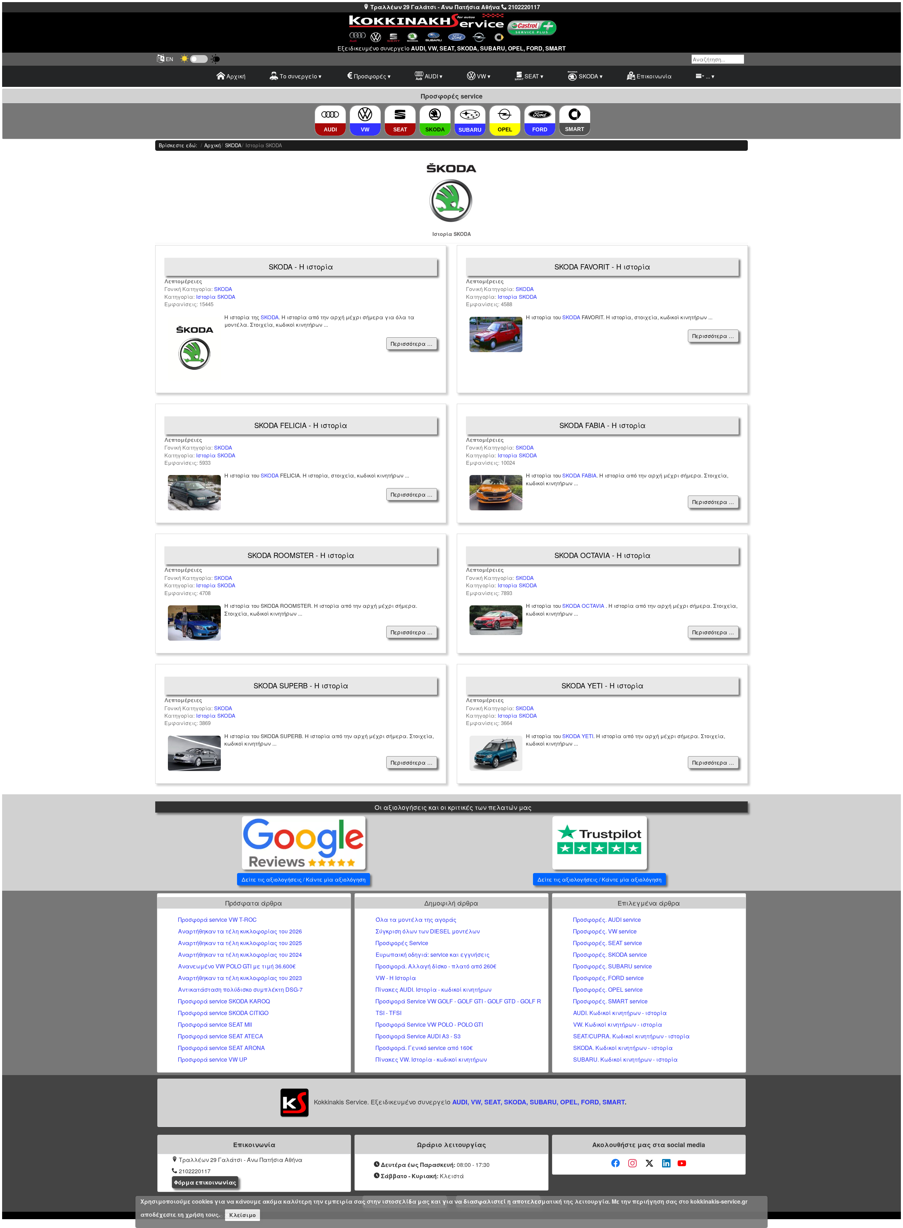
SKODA (223, 288)
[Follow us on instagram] (632, 1163)
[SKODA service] (435, 114)
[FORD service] (540, 114)
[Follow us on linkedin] (666, 1163)
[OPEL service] (505, 114)
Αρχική (235, 76)
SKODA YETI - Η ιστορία (602, 685)
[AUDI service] (330, 114)
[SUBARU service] (470, 114)
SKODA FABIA (579, 475)
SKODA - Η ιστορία (301, 266)
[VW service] (365, 114)
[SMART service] (574, 114)
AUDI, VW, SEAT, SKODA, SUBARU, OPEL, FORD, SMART (538, 1102)
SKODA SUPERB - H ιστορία (301, 685)
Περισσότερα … (411, 343)
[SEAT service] (400, 114)
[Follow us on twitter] (649, 1163)
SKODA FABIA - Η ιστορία (602, 425)
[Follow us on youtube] (682, 1163)
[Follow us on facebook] (615, 1163)
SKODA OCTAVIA (584, 605)
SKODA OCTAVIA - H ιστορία (602, 555)
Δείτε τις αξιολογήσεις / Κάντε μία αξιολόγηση (303, 879)
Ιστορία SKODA (215, 296)
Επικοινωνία (653, 76)
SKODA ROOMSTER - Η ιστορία (301, 555)
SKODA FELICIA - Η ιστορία (300, 425)
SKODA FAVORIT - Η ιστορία (602, 266)
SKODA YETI (577, 736)
